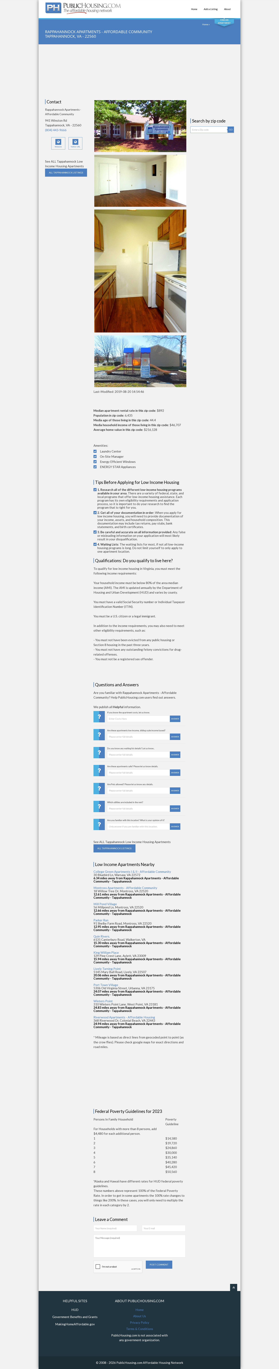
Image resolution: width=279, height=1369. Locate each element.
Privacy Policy (139, 1322)
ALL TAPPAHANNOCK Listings (66, 172)
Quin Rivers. (101, 936)
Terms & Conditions (139, 1329)
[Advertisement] (139, 71)
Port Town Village (105, 985)
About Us (139, 1316)
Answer (175, 719)
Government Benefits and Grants (75, 1317)
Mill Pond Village (105, 904)
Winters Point (103, 1001)
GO (231, 129)
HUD (74, 1310)
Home (194, 9)
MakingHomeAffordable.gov (75, 1324)
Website (58, 147)
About (227, 9)
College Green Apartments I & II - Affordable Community (132, 871)
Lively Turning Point (107, 969)
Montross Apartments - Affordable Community (125, 888)
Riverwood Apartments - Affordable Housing (124, 1017)
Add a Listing (211, 9)
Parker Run (100, 920)
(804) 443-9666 (56, 130)
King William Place (106, 952)
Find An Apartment (224, 21)
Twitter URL (75, 147)
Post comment (159, 1264)
